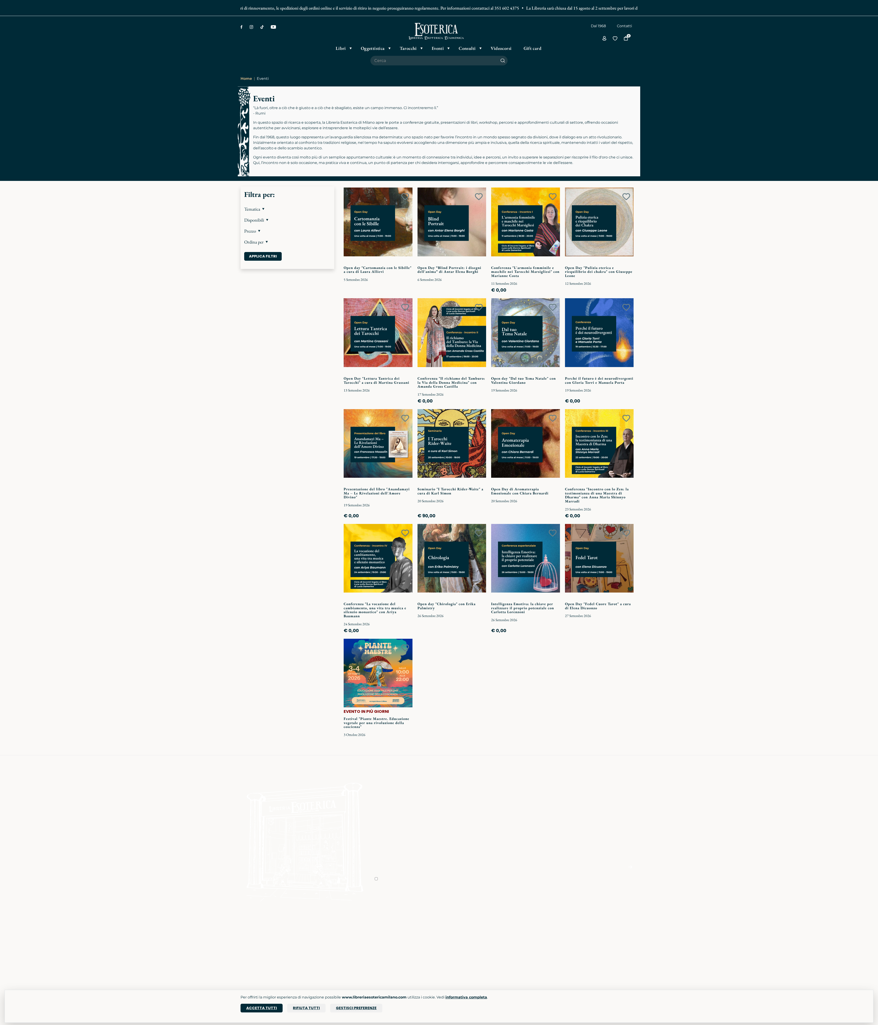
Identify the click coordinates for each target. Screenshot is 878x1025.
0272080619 (520, 964)
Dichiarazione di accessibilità (467, 954)
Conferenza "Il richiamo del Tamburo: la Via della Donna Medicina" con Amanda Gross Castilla (451, 382)
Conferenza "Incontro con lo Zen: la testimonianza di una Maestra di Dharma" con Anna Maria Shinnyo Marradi (597, 495)
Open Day (317, 935)
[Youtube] (273, 27)
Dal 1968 (598, 26)
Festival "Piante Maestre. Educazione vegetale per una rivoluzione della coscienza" (376, 722)
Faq (445, 928)
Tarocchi (248, 941)
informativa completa (466, 997)
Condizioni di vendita (461, 935)
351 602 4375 (476, 8)
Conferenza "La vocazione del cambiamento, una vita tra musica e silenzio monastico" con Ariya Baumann (375, 609)
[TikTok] (262, 27)
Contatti (624, 26)
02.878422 (518, 935)
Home (246, 78)
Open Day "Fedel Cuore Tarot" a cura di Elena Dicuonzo (598, 605)
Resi (446, 960)
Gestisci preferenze (356, 1008)
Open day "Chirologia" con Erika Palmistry (447, 605)
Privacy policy (454, 941)
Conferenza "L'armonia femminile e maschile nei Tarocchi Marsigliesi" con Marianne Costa (525, 271)
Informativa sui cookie (462, 948)
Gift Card (248, 954)
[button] (287, 209)
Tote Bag (249, 948)
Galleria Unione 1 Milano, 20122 (603, 941)
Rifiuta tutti (306, 1008)
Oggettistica (252, 935)
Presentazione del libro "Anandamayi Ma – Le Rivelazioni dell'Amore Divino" (377, 493)
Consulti (315, 954)
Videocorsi (317, 948)
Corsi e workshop (323, 928)
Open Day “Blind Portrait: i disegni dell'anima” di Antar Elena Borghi (449, 269)
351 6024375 (520, 941)
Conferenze (318, 941)
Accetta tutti (261, 1008)
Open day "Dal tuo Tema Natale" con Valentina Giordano (523, 380)
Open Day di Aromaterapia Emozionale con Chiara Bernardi (520, 491)
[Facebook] (241, 27)
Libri (244, 928)
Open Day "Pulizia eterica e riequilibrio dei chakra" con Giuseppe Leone (598, 271)
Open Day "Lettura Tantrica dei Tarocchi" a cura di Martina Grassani (376, 380)
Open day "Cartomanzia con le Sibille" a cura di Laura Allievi (378, 269)
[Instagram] (251, 27)
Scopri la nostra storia (394, 928)
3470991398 (519, 971)
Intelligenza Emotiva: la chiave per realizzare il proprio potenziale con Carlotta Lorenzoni (522, 607)
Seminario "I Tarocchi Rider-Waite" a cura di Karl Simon (450, 491)
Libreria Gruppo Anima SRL (600, 935)
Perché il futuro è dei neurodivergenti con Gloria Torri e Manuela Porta (599, 380)
